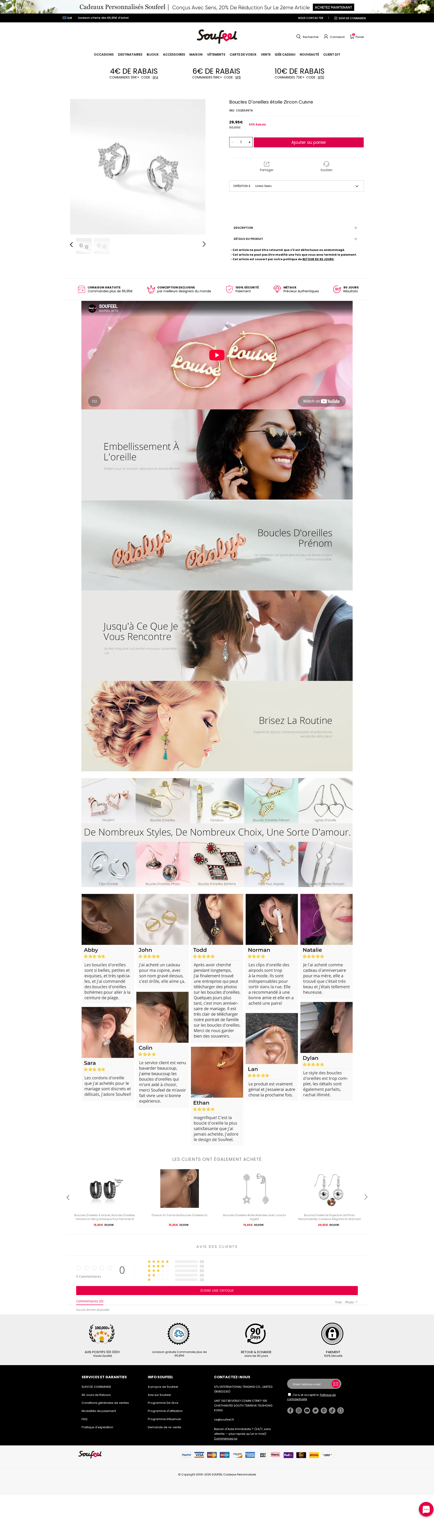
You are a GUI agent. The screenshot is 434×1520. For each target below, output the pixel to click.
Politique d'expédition (97, 1427)
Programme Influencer (164, 1419)
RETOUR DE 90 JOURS (318, 259)
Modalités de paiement (99, 1411)
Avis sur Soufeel (159, 1395)
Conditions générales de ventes (105, 1403)
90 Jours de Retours (96, 1395)
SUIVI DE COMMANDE (352, 18)
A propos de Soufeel (163, 1387)
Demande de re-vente (164, 1427)
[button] (306, 36)
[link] (104, 54)
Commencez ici (225, 1438)
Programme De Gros (163, 1403)
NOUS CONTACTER (310, 18)
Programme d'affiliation (165, 1411)
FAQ (84, 1419)
